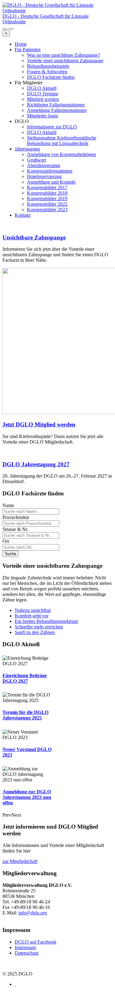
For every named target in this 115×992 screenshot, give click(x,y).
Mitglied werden (43, 99)
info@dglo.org (32, 912)
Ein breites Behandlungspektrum (46, 621)
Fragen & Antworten (47, 71)
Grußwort (36, 159)
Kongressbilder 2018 (47, 193)
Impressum (25, 947)
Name (8, 505)
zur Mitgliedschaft (19, 861)
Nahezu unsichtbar (33, 610)
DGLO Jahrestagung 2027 (36, 464)
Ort (5, 541)
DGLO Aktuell (41, 88)
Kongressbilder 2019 (47, 198)
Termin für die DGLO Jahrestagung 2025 (25, 715)
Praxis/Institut (15, 517)
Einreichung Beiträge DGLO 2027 (24, 678)
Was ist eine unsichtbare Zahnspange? (63, 55)
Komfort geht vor (31, 615)
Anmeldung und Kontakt (51, 182)
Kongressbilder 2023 (47, 209)
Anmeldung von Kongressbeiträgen (61, 154)
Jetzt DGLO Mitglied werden (38, 424)
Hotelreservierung (44, 176)
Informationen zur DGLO (52, 126)
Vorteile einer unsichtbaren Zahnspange (65, 60)
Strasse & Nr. (15, 529)
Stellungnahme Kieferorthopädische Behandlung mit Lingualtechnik (61, 140)
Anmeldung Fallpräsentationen (56, 110)
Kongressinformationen (49, 171)
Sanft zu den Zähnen (35, 632)
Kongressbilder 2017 (47, 187)
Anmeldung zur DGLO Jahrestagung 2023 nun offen (26, 797)
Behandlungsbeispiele (48, 66)
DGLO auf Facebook (35, 941)
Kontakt (22, 215)
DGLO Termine (42, 93)
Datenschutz (27, 953)
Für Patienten (27, 49)
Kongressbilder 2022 (47, 204)
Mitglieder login (42, 115)
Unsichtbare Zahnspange (34, 237)
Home (21, 44)
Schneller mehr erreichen (39, 626)
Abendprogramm (43, 165)
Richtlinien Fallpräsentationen (56, 104)
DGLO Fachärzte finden (51, 77)
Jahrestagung (27, 148)
